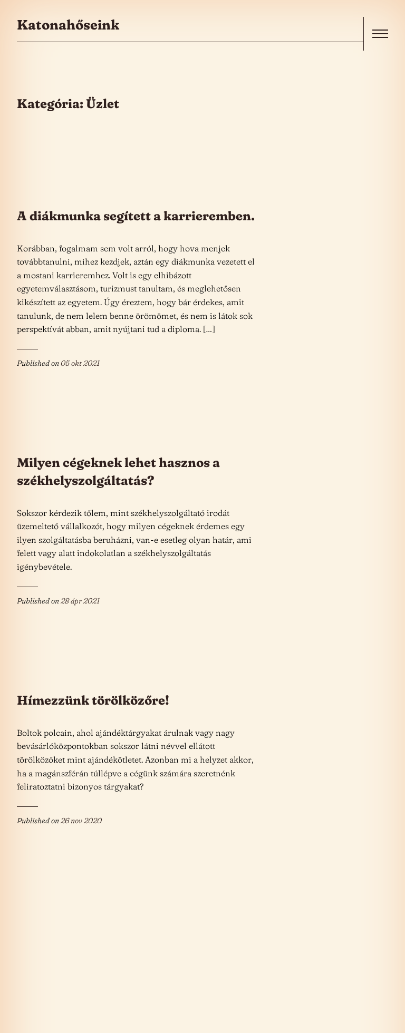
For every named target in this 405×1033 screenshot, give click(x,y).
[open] (380, 34)
